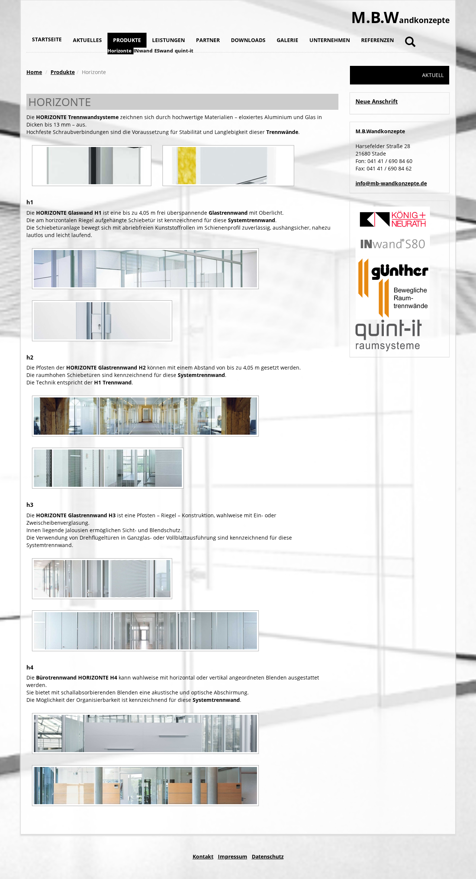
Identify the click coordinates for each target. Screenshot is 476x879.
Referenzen (377, 40)
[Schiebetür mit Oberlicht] (145, 268)
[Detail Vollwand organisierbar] (228, 165)
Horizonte (119, 51)
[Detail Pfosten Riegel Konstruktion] (91, 165)
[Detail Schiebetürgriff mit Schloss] (102, 320)
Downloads (248, 40)
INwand (143, 51)
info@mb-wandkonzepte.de (391, 183)
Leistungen (168, 40)
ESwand (163, 51)
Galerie (287, 40)
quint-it (184, 51)
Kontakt (203, 856)
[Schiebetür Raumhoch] (108, 468)
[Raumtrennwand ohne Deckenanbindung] (145, 733)
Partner (208, 40)
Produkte (127, 40)
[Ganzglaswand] (145, 630)
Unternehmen (329, 40)
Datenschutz (268, 856)
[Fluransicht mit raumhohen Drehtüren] (102, 578)
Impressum (232, 856)
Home (34, 72)
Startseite (47, 39)
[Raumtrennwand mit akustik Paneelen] (145, 785)
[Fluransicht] (145, 416)
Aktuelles (87, 40)
